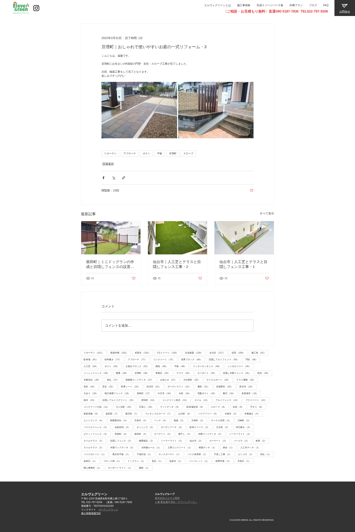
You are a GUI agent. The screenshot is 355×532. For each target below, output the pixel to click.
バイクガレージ (96, 454)
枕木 (264, 373)
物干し (186, 433)
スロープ (188, 153)
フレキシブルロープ (159, 413)
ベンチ (162, 420)
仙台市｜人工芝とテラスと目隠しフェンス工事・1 (243, 264)
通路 (204, 386)
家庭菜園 (93, 413)
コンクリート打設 (98, 406)
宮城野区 (225, 386)
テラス (185, 373)
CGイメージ (169, 352)
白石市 (166, 393)
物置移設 (148, 440)
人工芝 (92, 366)
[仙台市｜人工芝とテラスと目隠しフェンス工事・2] (177, 237)
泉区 (91, 386)
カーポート (208, 373)
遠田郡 (113, 413)
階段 (163, 366)
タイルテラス (95, 440)
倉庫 (262, 440)
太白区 (218, 352)
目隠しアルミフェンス (225, 359)
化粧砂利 (124, 427)
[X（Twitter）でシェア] (113, 178)
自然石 (91, 461)
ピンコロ (247, 454)
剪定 (158, 461)
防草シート (132, 386)
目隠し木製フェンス (238, 373)
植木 (91, 400)
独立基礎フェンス (119, 393)
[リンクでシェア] (124, 178)
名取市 (144, 352)
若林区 (145, 393)
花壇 (240, 352)
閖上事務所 (94, 467)
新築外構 (120, 352)
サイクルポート (219, 379)
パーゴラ (243, 440)
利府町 (122, 433)
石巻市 (142, 420)
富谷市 (247, 386)
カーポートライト (121, 467)
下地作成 (146, 454)
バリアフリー (209, 413)
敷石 (230, 393)
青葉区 (164, 373)
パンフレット (200, 461)
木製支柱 (93, 379)
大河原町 (193, 379)
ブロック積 (113, 461)
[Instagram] (36, 8)
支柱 (267, 454)
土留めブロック (139, 366)
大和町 (199, 420)
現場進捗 (108, 163)
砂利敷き (114, 359)
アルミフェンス (229, 400)
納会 (229, 447)
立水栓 (224, 427)
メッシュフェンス (98, 373)
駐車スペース (201, 427)
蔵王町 (133, 413)
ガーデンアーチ (173, 427)
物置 (123, 373)
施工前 (260, 352)
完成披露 (195, 352)
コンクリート (165, 359)
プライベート (257, 400)
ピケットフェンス (97, 433)
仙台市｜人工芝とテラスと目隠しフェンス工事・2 (177, 264)
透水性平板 (122, 454)
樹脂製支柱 (120, 420)
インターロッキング (208, 366)
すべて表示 (267, 213)
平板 (159, 153)
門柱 (253, 359)
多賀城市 (251, 393)
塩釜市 (177, 461)
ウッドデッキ (171, 406)
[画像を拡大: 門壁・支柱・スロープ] (216, 110)
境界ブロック (193, 359)
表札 (114, 379)
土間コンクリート (181, 447)
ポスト (146, 153)
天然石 (245, 461)
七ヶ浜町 (125, 406)
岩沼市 (155, 386)
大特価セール (152, 447)
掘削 (145, 467)
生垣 (239, 406)
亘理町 (172, 153)
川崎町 (245, 420)
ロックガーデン (171, 454)
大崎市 (232, 413)
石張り (147, 406)
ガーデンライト (180, 386)
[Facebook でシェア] (103, 178)
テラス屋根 (247, 379)
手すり (258, 406)
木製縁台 (253, 413)
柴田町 (142, 433)
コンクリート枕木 (176, 400)
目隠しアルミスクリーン (119, 400)
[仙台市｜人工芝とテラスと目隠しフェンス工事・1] (244, 237)
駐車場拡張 (197, 406)
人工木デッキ (251, 447)
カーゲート (164, 433)
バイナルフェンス (97, 427)
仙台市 (197, 440)
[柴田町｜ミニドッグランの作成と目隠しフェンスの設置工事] (111, 237)
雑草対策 (225, 461)
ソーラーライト (241, 433)
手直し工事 (224, 454)
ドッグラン (138, 461)
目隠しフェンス (122, 440)
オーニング (147, 427)
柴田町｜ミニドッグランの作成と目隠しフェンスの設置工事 (110, 264)
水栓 (186, 393)
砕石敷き (245, 427)
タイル (203, 400)
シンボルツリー (240, 366)
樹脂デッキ (209, 447)
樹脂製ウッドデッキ (141, 379)
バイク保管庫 (198, 454)
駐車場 (92, 359)
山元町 (186, 413)
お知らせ (169, 379)
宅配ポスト (208, 393)
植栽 (180, 420)
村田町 (149, 400)
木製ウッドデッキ (211, 433)
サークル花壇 (222, 420)
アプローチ (129, 153)
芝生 (109, 386)
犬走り (92, 393)
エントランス (95, 420)
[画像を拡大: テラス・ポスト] (139, 110)
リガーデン (110, 153)
